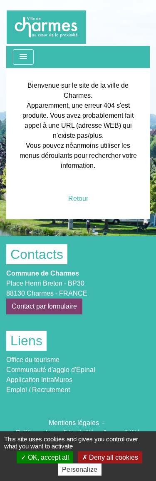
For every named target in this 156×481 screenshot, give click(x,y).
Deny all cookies (112, 457)
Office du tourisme (32, 359)
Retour (78, 198)
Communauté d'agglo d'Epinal (50, 369)
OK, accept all (47, 457)
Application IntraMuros (39, 379)
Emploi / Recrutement (38, 389)
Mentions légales (74, 422)
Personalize (79, 469)
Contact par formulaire (44, 306)
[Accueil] (46, 23)
